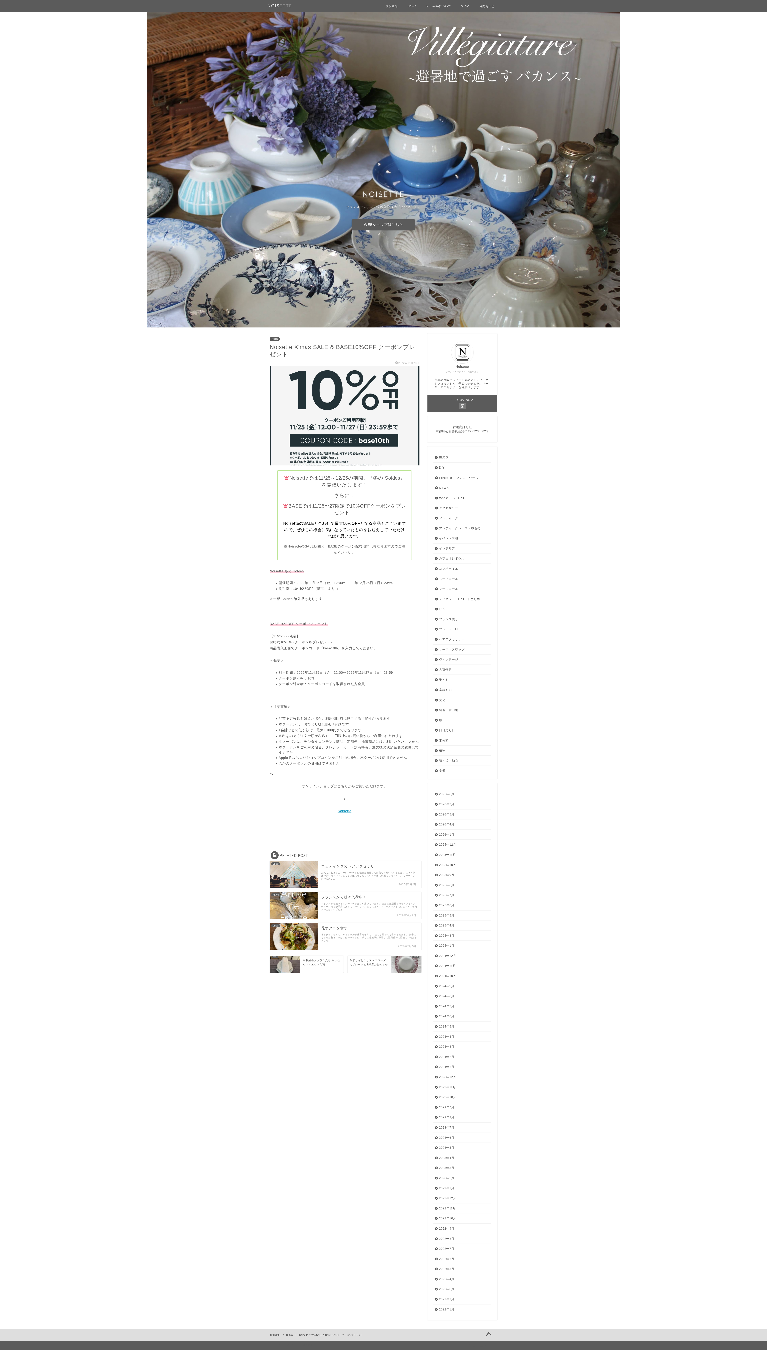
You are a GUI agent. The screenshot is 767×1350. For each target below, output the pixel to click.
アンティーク (448, 518)
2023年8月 (446, 1117)
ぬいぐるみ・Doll (451, 498)
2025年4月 (446, 925)
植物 (442, 750)
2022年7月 (446, 1248)
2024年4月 (446, 1036)
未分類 (444, 740)
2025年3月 (446, 935)
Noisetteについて (438, 6)
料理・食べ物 (448, 710)
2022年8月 (446, 1238)
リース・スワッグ (452, 649)
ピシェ (444, 609)
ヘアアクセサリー (452, 639)
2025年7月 (446, 895)
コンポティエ (448, 568)
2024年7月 (446, 1006)
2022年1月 (446, 1309)
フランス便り (448, 619)
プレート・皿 (448, 629)
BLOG (465, 6)
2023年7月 (446, 1127)
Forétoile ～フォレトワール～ (460, 477)
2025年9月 (446, 875)
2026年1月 (446, 834)
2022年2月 (446, 1299)
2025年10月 (447, 865)
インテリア (447, 548)
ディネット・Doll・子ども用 (459, 599)
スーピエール (448, 578)
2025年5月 (446, 915)
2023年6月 (446, 1137)
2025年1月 (446, 945)
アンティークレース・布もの (460, 528)
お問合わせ (486, 6)
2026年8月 (446, 794)
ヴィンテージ (448, 659)
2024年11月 (447, 965)
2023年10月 (447, 1097)
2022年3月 (446, 1289)
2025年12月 (447, 844)
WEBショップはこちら (383, 225)
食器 (442, 770)
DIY (442, 467)
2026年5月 (446, 814)
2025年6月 (446, 905)
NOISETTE (280, 5)
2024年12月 (447, 955)
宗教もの (445, 689)
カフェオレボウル (452, 558)
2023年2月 (446, 1178)
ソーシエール (448, 588)
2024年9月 (446, 986)
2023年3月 (446, 1167)
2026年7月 (446, 804)
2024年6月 (446, 1016)
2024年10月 (447, 976)
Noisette (345, 811)
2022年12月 (447, 1198)
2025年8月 (446, 885)
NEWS (412, 6)
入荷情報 (445, 669)
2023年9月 (446, 1107)
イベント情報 (448, 538)
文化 (442, 700)
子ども (444, 679)
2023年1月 (446, 1188)
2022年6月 (446, 1259)
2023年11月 (447, 1087)
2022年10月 (447, 1218)
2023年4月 (446, 1158)
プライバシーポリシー (285, 1345)
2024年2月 (446, 1056)
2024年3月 (446, 1046)
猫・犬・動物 (448, 760)
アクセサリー (448, 508)
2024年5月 (446, 1026)
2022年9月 (446, 1228)
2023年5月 (446, 1147)
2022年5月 (446, 1269)
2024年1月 (446, 1066)
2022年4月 (446, 1279)
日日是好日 (447, 730)
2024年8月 (446, 996)
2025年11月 (447, 854)
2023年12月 (447, 1077)
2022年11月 (447, 1208)
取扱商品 (392, 6)
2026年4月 (446, 824)
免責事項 (308, 1345)
